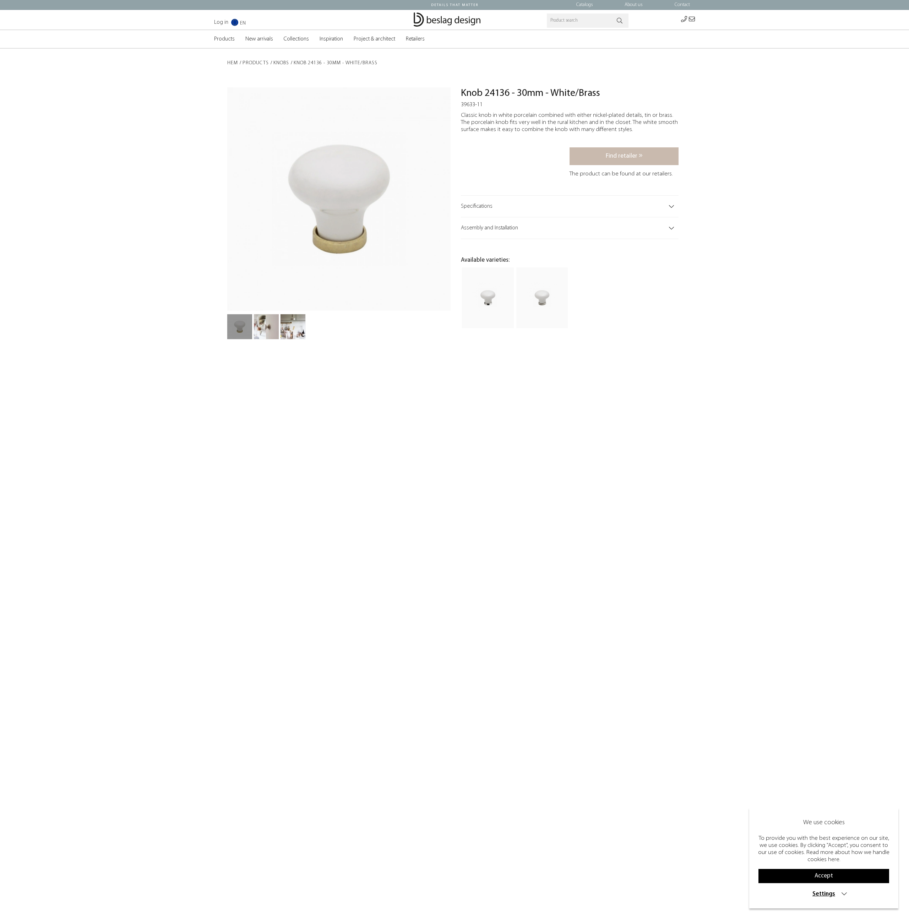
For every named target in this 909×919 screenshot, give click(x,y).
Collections (296, 39)
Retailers (415, 39)
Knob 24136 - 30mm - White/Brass (335, 63)
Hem (232, 63)
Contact (682, 4)
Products (224, 39)
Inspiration (331, 39)
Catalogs (584, 4)
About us (634, 4)
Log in (221, 22)
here (833, 860)
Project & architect (374, 39)
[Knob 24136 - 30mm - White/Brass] (239, 326)
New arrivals (259, 39)
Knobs (281, 63)
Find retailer (622, 156)
